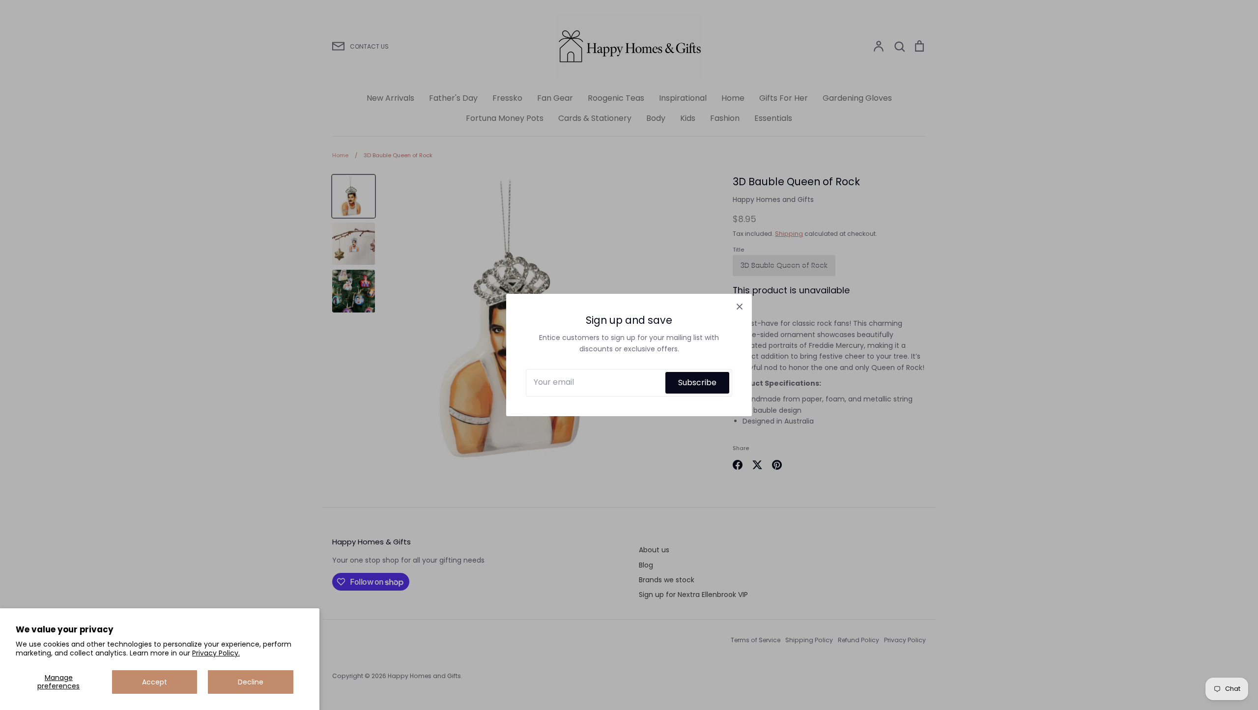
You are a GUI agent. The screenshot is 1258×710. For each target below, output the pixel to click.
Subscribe (697, 382)
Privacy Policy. (216, 653)
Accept (154, 682)
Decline (250, 682)
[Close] (739, 306)
